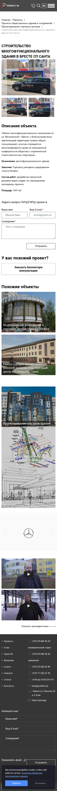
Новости (8, 673)
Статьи (7, 679)
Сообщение (9, 221)
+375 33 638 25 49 (41, 666)
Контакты (9, 686)
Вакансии (9, 660)
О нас (6, 647)
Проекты (8, 641)
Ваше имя (7, 209)
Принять (16, 783)
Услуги (7, 667)
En (44, 6)
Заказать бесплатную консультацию (28, 269)
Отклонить (40, 783)
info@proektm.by (40, 686)
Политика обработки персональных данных (23, 774)
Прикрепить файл (12, 760)
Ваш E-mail (36, 209)
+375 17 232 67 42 (41, 673)
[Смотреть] (28, 574)
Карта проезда (39, 700)
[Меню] (51, 5)
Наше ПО (8, 654)
